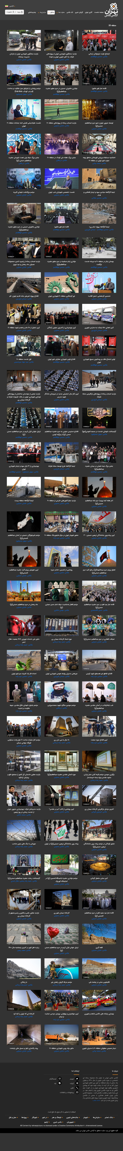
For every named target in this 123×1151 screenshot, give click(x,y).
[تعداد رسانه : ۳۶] (99, 345)
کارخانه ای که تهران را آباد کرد (23, 1013)
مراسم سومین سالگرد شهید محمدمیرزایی (61, 705)
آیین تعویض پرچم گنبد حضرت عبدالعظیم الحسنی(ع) (23, 571)
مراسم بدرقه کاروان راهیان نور (61, 982)
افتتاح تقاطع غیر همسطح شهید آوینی (99, 673)
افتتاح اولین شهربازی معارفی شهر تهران (61, 359)
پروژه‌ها (24, 1117)
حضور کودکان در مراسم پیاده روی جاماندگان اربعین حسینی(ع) (99, 845)
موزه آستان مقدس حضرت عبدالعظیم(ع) (61, 774)
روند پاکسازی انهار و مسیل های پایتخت (24, 1048)
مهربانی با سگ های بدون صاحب (24, 843)
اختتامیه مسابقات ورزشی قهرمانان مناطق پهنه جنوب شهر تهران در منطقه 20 (99, 159)
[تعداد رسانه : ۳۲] (99, 178)
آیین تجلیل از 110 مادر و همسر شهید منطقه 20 (24, 327)
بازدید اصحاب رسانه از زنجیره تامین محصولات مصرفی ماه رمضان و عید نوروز (24, 263)
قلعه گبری (99, 947)
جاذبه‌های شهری (72, 1117)
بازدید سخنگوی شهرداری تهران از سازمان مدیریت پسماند (24, 55)
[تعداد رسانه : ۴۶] (24, 380)
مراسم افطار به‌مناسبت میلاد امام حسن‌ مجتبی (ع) (61, 606)
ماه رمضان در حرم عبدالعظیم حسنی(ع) (24, 604)
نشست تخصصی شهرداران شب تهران (61, 192)
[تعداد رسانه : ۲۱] (61, 144)
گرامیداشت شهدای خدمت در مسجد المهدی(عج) (99, 431)
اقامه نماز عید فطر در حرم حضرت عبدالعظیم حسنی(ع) (99, 606)
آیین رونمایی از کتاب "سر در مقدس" (61, 809)
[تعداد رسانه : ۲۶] (24, 178)
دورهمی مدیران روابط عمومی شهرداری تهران (61, 673)
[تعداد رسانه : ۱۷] (61, 795)
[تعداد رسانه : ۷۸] (99, 213)
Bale (55, 1083)
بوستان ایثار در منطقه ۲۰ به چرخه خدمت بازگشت (99, 263)
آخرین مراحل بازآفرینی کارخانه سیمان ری (99, 809)
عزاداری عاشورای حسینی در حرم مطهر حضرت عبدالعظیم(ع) (61, 90)
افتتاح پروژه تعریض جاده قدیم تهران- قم (23, 296)
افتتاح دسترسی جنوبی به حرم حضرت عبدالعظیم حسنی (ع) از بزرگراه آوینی (61, 433)
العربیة (25, 8)
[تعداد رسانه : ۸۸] (61, 40)
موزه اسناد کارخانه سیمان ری (61, 639)
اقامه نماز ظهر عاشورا (99, 88)
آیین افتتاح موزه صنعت (99, 740)
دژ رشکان (24, 982)
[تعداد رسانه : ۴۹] (24, 248)
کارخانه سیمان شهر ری (61, 913)
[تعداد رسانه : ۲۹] (24, 144)
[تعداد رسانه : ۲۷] (24, 75)
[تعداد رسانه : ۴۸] (99, 521)
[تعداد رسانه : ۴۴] (61, 345)
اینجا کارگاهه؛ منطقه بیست (23, 500)
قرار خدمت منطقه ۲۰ (24, 359)
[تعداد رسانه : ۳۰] (99, 144)
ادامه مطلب (96, 1100)
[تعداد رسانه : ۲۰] (99, 75)
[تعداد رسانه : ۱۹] (99, 418)
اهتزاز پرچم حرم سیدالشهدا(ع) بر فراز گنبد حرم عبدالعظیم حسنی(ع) (99, 571)
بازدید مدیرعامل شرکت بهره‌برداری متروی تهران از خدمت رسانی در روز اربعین (23, 810)
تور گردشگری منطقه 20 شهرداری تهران (61, 296)
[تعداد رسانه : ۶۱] (99, 282)
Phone (72, 1088)
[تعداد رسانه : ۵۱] (61, 452)
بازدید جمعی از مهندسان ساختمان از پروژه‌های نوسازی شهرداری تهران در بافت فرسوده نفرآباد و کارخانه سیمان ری (24, 397)
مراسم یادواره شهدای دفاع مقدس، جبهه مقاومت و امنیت (24, 707)
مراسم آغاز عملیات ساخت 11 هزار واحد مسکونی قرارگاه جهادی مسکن (24, 741)
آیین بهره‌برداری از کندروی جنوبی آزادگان (61, 327)
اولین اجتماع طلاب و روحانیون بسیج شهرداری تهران (99, 361)
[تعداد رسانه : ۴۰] (99, 40)
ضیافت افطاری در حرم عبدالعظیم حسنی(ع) (99, 639)
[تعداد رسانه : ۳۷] (99, 248)
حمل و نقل (12, 1117)
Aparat (72, 1083)
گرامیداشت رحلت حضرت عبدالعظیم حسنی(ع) (24, 878)
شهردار (85, 1117)
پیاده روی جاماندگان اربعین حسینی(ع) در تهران (61, 843)
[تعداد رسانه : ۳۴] (24, 761)
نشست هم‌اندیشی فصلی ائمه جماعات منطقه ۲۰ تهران (24, 124)
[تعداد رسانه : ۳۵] (99, 1000)
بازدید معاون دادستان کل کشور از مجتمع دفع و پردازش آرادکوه (24, 776)
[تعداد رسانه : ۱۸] (24, 314)
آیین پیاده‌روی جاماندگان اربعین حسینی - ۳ (99, 535)
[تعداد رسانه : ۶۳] (61, 248)
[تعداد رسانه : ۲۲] (61, 213)
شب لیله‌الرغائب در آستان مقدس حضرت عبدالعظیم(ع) (99, 707)
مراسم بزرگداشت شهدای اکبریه (23, 192)
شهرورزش (70, 1122)
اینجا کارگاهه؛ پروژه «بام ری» (99, 227)
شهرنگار (34, 1117)
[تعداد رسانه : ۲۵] (61, 556)
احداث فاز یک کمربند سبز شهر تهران (24, 673)
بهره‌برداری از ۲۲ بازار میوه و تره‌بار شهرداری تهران (24, 467)
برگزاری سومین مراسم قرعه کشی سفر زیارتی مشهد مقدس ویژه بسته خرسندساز (99, 776)
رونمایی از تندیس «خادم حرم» (61, 570)
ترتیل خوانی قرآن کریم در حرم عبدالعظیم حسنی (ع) (24, 433)
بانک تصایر (109, 1117)
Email (67, 1092)
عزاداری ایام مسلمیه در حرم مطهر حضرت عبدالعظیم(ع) (61, 263)
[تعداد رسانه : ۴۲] (24, 109)
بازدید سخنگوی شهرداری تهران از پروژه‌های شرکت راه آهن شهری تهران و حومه (61, 55)
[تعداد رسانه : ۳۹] (61, 314)
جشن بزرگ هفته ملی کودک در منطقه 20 (61, 157)
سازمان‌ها (96, 1117)
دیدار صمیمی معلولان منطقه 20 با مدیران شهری (99, 1048)
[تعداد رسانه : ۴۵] (99, 109)
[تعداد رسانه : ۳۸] (99, 795)
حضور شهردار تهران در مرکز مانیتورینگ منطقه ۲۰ (61, 535)
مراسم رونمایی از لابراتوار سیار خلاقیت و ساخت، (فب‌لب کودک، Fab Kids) (24, 90)
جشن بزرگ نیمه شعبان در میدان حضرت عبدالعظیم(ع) (99, 467)
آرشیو (46, 1122)
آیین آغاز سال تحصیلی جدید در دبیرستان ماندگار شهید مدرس (61, 395)
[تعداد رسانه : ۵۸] (61, 660)
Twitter (72, 1079)
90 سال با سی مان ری (61, 740)
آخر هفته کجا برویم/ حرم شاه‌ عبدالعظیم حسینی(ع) (99, 502)
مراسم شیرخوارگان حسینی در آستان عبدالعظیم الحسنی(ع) (24, 537)
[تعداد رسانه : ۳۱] (61, 75)
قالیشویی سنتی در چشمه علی (99, 982)
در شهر (44, 1117)
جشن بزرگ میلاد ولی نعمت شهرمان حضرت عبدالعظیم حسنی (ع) (24, 159)
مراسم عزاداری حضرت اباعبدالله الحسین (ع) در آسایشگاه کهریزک (61, 880)
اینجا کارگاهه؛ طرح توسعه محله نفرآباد (61, 466)
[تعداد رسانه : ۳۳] (61, 1035)
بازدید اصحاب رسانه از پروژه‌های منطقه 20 (61, 123)
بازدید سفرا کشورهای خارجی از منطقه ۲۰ (61, 500)
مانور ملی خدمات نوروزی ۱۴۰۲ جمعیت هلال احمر (23, 640)
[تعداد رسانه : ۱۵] (99, 1035)
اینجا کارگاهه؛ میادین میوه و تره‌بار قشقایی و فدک (99, 194)
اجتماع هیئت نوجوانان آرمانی (99, 54)
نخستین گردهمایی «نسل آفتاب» (99, 296)
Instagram (53, 1079)
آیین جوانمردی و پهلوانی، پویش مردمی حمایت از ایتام (61, 1015)
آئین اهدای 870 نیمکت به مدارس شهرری (99, 327)
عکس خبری (57, 1122)
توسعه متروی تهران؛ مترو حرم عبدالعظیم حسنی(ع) (99, 124)
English (18, 8)
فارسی (11, 6)
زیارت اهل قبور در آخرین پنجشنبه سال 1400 (24, 947)
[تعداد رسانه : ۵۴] (24, 345)
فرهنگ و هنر (56, 1117)
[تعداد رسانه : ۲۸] (24, 521)
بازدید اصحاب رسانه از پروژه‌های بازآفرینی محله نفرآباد (99, 395)
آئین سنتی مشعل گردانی (99, 878)
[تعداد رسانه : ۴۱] (99, 452)
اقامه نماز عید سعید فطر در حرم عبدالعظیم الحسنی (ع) (99, 914)
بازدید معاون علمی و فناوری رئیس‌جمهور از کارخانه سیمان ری (24, 914)
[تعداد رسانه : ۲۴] (24, 660)
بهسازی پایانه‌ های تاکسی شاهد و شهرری (99, 1013)
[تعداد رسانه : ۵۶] (61, 109)
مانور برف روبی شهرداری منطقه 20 (61, 1048)
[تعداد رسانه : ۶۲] (24, 40)
